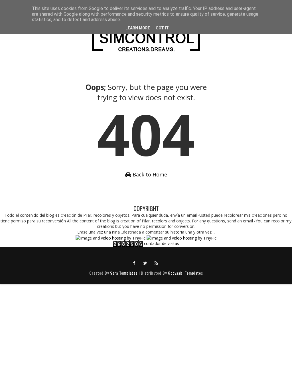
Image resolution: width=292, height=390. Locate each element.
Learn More (137, 28)
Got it (162, 28)
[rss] (156, 262)
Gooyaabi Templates (185, 273)
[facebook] (134, 262)
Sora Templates (123, 273)
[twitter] (145, 262)
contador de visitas (161, 243)
